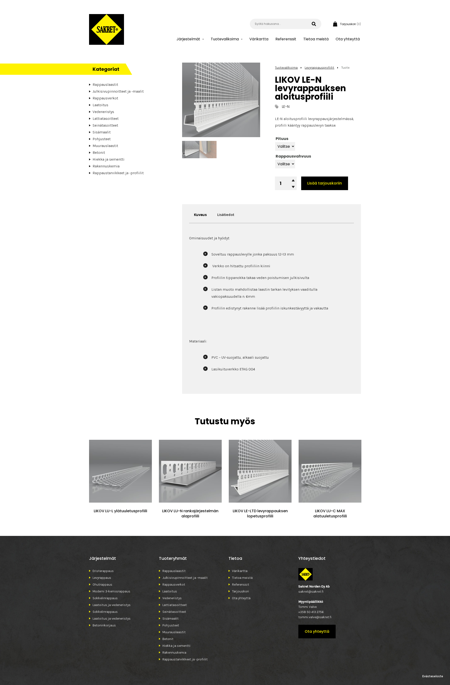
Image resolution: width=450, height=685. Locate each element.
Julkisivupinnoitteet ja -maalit (118, 91)
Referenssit (285, 39)
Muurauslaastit (105, 145)
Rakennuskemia (106, 166)
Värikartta (258, 39)
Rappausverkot (105, 98)
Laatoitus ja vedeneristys (112, 605)
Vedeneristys (103, 111)
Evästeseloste (432, 676)
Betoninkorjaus (104, 625)
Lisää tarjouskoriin (324, 183)
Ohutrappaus (102, 585)
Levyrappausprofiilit (319, 68)
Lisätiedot (225, 214)
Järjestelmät (188, 39)
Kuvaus (200, 214)
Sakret (106, 29)
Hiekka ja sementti (108, 159)
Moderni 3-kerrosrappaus (111, 591)
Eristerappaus (103, 571)
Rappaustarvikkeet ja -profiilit (118, 173)
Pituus (282, 138)
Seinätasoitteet (105, 125)
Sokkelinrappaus (105, 598)
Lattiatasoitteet (106, 118)
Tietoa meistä (316, 39)
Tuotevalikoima (225, 39)
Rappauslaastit (105, 84)
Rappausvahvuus (293, 156)
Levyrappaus (102, 578)
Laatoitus (100, 105)
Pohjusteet (102, 139)
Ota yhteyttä (348, 39)
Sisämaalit (102, 132)
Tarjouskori (240, 591)
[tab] (200, 215)
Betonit (99, 152)
